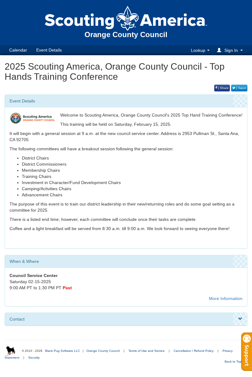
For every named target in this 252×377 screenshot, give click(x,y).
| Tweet (240, 88)
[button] (230, 50)
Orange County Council (103, 350)
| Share (223, 88)
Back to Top (233, 361)
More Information (225, 298)
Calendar (18, 50)
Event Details (49, 50)
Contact (17, 319)
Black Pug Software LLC (62, 350)
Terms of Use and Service (146, 350)
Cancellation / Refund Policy (194, 350)
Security (34, 357)
